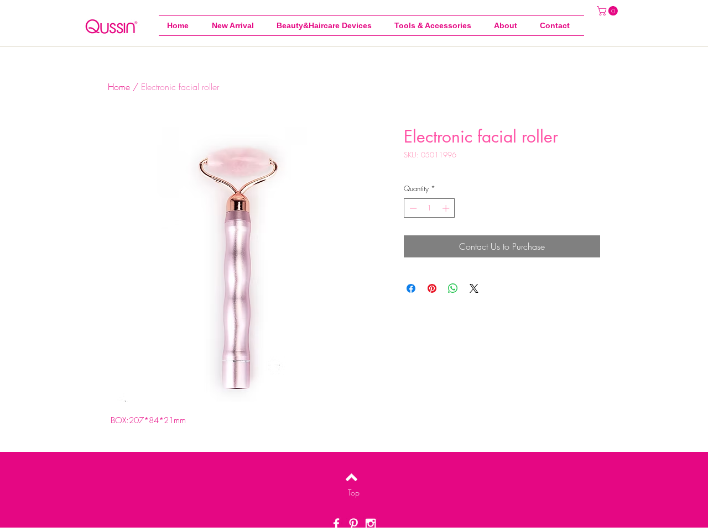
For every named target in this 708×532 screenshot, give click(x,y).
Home (119, 87)
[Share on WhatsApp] (453, 288)
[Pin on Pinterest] (432, 288)
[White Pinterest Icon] (353, 524)
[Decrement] (412, 208)
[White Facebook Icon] (336, 524)
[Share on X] (474, 288)
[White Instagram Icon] (370, 524)
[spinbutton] (429, 208)
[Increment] (447, 208)
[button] (436, 25)
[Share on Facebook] (411, 288)
